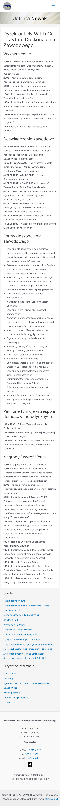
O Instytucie (9, 673)
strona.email (51, 799)
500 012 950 (32, 754)
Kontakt (7, 702)
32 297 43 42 (34, 750)
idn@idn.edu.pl (33, 758)
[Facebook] (30, 764)
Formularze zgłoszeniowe (16, 697)
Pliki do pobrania (11, 692)
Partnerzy (8, 678)
